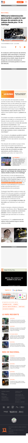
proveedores (5, 400)
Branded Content (20, 402)
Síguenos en (8, 290)
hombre (15, 304)
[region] (14, 439)
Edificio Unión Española (10, 306)
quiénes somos (5, 391)
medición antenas (20, 398)
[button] (15, 47)
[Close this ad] (27, 434)
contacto (18, 400)
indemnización (7, 304)
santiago (21, 306)
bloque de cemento (8, 309)
